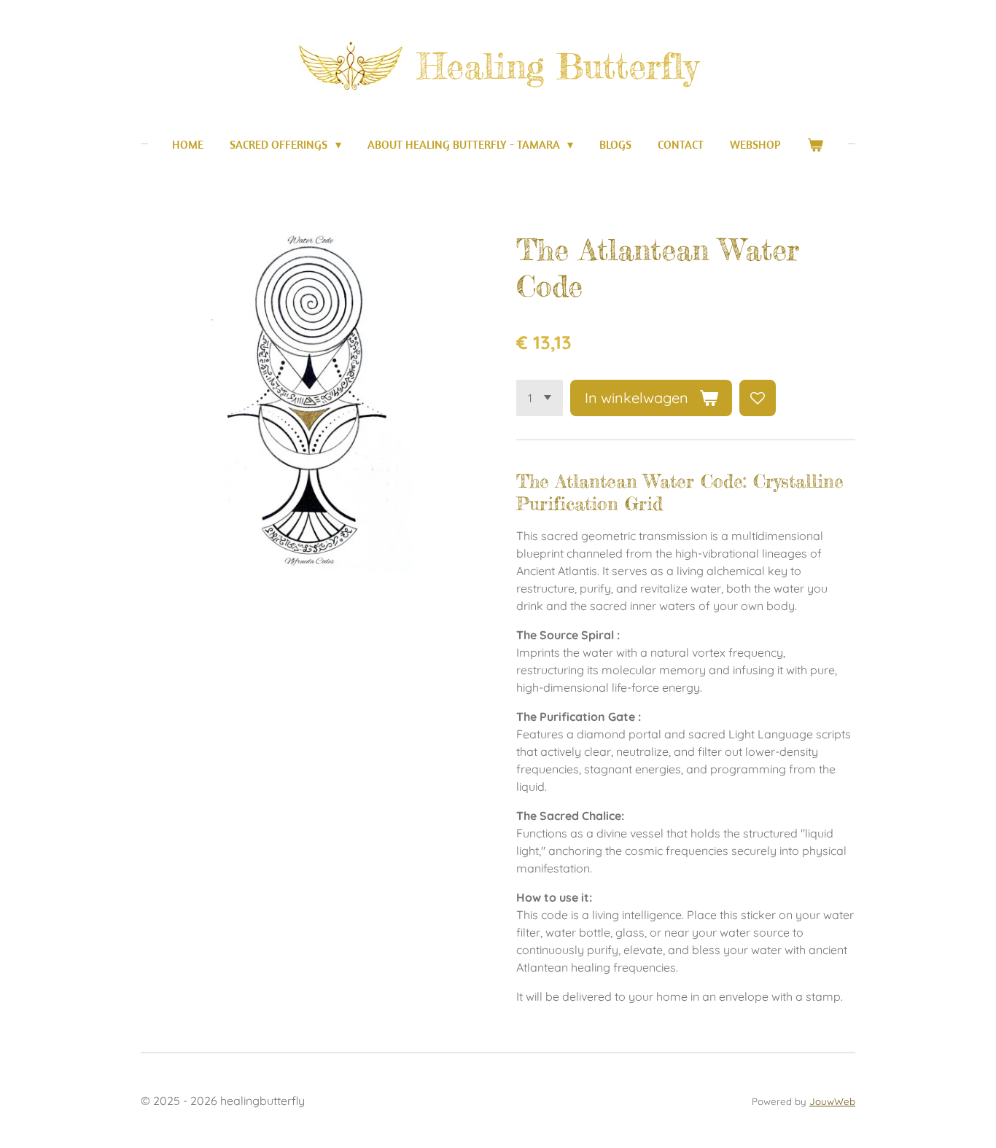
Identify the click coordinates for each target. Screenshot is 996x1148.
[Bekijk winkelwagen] (815, 144)
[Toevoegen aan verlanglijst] (757, 398)
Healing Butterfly (558, 65)
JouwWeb (832, 1101)
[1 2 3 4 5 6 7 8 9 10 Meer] (539, 398)
